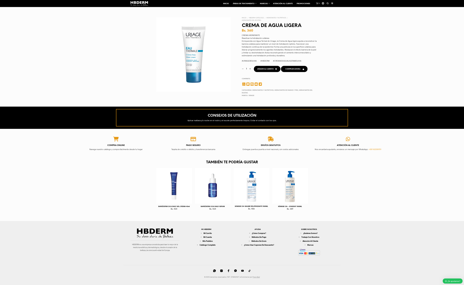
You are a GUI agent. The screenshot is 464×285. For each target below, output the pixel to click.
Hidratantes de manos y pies (286, 90)
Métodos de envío (258, 241)
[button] (318, 3)
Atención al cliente (283, 4)
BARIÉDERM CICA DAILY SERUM (213, 206)
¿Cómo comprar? (259, 233)
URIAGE (251, 95)
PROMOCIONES (303, 4)
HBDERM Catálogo (256, 18)
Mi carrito (207, 233)
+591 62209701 (375, 149)
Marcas (264, 4)
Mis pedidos (208, 241)
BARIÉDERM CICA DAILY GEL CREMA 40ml (174, 206)
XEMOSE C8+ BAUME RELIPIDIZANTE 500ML (251, 206)
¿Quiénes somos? (310, 233)
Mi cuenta (207, 237)
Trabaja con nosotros (310, 237)
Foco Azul (256, 277)
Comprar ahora (292, 69)
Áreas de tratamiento (243, 4)
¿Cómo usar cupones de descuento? (259, 245)
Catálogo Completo (208, 245)
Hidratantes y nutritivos (276, 18)
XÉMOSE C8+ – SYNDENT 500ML (290, 206)
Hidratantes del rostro (251, 20)
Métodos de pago (259, 237)
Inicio (226, 4)
